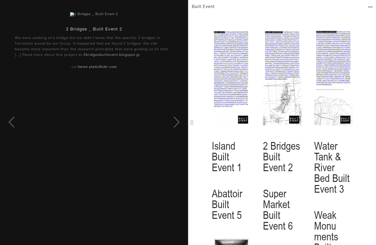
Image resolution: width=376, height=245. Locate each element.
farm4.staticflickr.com (97, 67)
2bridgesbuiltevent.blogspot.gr (111, 55)
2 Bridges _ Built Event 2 (94, 29)
